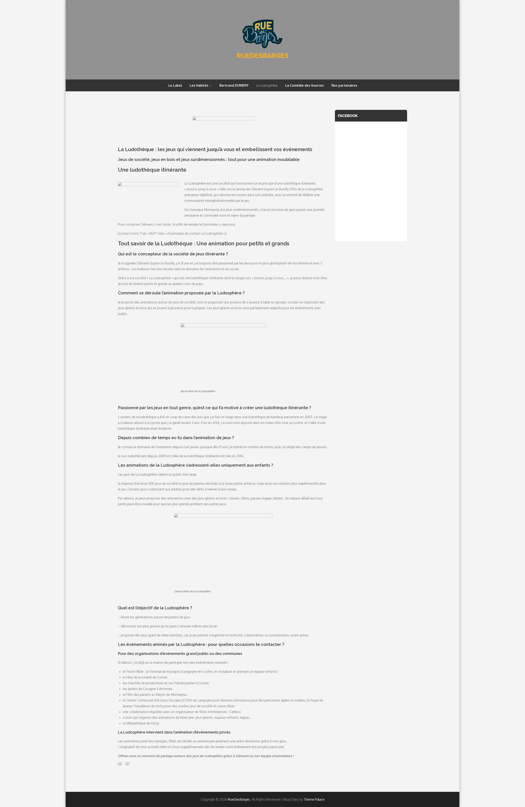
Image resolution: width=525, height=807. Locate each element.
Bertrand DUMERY (234, 85)
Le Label (175, 85)
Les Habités (199, 85)
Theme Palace (314, 799)
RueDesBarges (263, 55)
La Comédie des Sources (304, 85)
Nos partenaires (344, 85)
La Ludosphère (267, 85)
